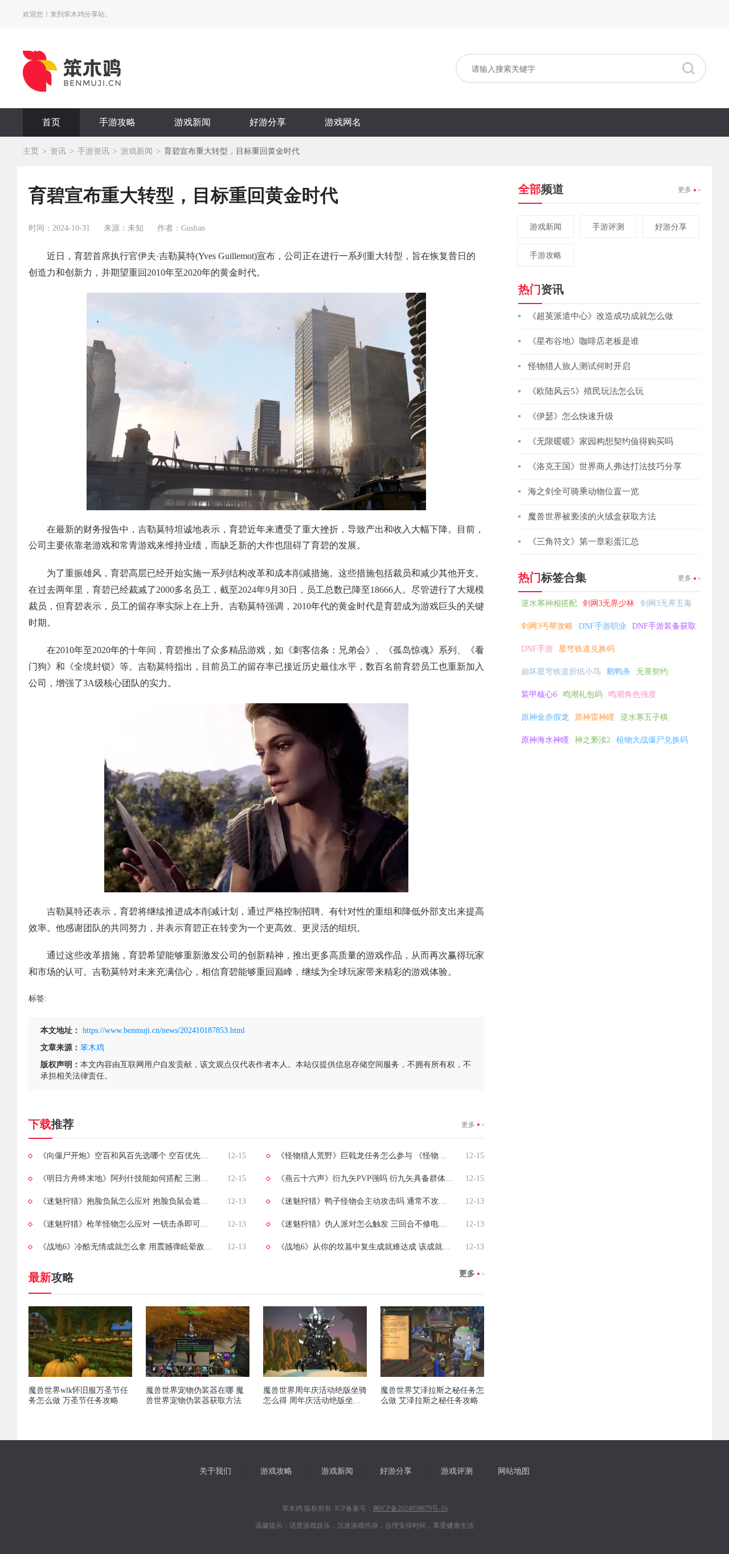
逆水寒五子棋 (644, 717)
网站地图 (514, 1471)
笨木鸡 (92, 1047)
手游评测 (608, 227)
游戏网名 (343, 122)
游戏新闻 (192, 122)
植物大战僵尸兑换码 (652, 740)
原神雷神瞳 (595, 717)
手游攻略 (117, 122)
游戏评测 (457, 1471)
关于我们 (215, 1471)
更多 (468, 1125)
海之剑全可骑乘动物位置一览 (583, 491)
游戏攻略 (276, 1471)
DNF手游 (537, 649)
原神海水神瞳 (545, 740)
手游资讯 (93, 151)
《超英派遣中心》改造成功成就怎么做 (600, 316)
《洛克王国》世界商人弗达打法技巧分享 (605, 466)
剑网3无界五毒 (666, 603)
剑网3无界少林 (608, 603)
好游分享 (267, 122)
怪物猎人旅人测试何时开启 (579, 366)
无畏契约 (652, 671)
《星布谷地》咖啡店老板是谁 (583, 341)
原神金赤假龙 (545, 717)
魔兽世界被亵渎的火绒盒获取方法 (592, 516)
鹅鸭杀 (618, 671)
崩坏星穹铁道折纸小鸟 (561, 671)
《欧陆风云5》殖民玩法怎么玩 (586, 391)
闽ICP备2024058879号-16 (410, 1508)
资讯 (58, 151)
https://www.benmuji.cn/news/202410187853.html (164, 1030)
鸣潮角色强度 (632, 694)
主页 (31, 151)
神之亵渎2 (593, 740)
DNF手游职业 (602, 626)
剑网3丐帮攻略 (547, 626)
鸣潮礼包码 (583, 694)
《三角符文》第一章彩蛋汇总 (583, 541)
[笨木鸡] (72, 71)
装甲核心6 (539, 694)
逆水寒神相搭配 (549, 603)
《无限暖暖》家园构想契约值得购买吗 (600, 441)
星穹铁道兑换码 (587, 649)
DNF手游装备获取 (664, 626)
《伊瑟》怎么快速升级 (570, 416)
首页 (51, 122)
